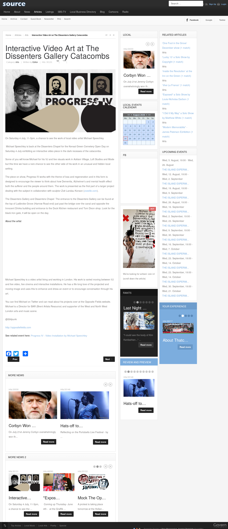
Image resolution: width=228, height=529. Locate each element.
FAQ (59, 19)
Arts (26, 35)
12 (135, 130)
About (17, 11)
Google (209, 20)
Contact (23, 19)
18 (130, 134)
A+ (106, 35)
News (27, 11)
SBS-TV (62, 11)
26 (135, 139)
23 (153, 134)
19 (135, 134)
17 (125, 134)
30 (153, 139)
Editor (35, 62)
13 (139, 130)
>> (149, 115)
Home (7, 11)
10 (125, 130)
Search (67, 19)
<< (129, 115)
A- (114, 35)
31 (125, 143)
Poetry (53, 525)
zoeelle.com (90, 190)
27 (139, 139)
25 (130, 139)
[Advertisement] (60, 250)
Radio (125, 11)
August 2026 (139, 115)
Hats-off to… (135, 403)
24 (125, 139)
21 (144, 134)
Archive (13, 19)
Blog (102, 11)
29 (148, 139)
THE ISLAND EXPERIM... (175, 169)
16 (153, 130)
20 (139, 134)
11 (130, 130)
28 (144, 139)
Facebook (194, 20)
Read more (48, 441)
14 (144, 130)
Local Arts (42, 525)
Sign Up (212, 4)
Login (223, 4)
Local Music (29, 525)
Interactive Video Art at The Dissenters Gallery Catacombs (57, 51)
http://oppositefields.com (18, 327)
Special (62, 525)
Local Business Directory (83, 11)
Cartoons (113, 11)
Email (64, 60)
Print (58, 60)
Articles (38, 11)
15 (148, 130)
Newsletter (49, 19)
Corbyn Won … (137, 75)
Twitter (222, 20)
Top (5, 525)
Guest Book (36, 19)
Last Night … (135, 308)
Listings (50, 11)
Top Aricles (16, 525)
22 (148, 134)
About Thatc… (175, 340)
